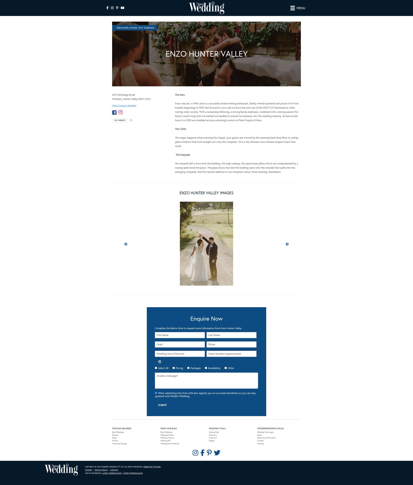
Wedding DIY (166, 425)
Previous (125, 236)
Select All (163, 352)
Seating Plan (214, 417)
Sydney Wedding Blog (133, 458)
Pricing (179, 352)
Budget (211, 425)
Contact (260, 425)
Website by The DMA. (152, 451)
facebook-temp (114, 112)
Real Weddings (118, 417)
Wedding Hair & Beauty (170, 428)
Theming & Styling (119, 428)
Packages (195, 352)
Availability (214, 352)
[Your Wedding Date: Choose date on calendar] (160, 346)
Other (231, 352)
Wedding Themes (167, 422)
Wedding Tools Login (265, 417)
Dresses (115, 420)
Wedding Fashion (167, 420)
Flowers (115, 425)
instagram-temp (120, 112)
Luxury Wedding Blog (111, 458)
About (259, 420)
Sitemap (260, 428)
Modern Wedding (61, 454)
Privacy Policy (101, 455)
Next (287, 236)
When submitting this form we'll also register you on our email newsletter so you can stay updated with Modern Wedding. (205, 379)
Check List (213, 422)
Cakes (114, 422)
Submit (162, 389)
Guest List (213, 420)
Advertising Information (266, 422)
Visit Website (119, 120)
